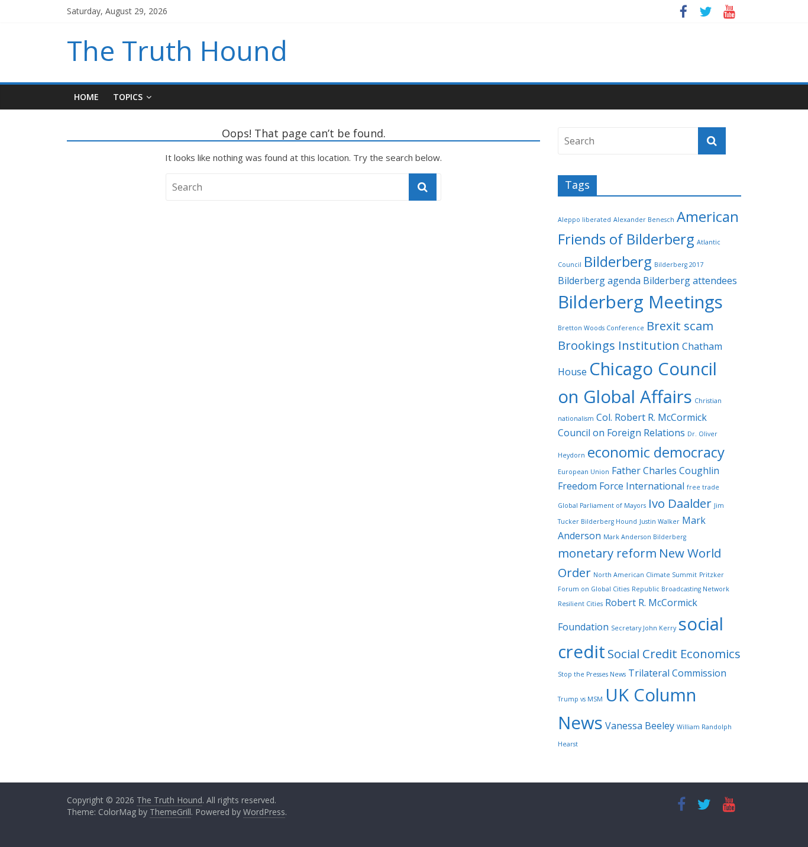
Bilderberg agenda (599, 280)
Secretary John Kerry (643, 628)
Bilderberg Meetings (640, 302)
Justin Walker (659, 521)
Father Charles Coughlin (665, 470)
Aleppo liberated (584, 219)
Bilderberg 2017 (678, 264)
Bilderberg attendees (690, 280)
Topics (128, 96)
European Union (583, 472)
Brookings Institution (619, 345)
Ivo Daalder (680, 503)
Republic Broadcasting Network (680, 589)
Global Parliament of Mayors (602, 505)
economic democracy (656, 452)
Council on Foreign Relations (621, 432)
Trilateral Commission (677, 672)
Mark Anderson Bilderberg (644, 537)
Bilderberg (618, 261)
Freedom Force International (621, 485)
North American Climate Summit (645, 575)
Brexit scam (680, 325)
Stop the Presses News (592, 674)
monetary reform (607, 553)
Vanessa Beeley (639, 725)
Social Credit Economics (674, 653)
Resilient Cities (580, 604)
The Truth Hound (177, 50)
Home (86, 96)
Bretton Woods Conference (601, 328)
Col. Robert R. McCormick (651, 417)
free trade (703, 487)
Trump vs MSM (580, 699)
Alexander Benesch (643, 219)
